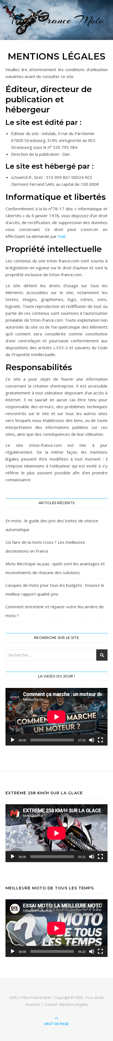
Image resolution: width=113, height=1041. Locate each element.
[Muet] (91, 740)
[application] (56, 717)
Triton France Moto (56, 20)
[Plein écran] (100, 740)
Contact (51, 1004)
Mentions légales (74, 1004)
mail (61, 236)
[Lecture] (12, 740)
